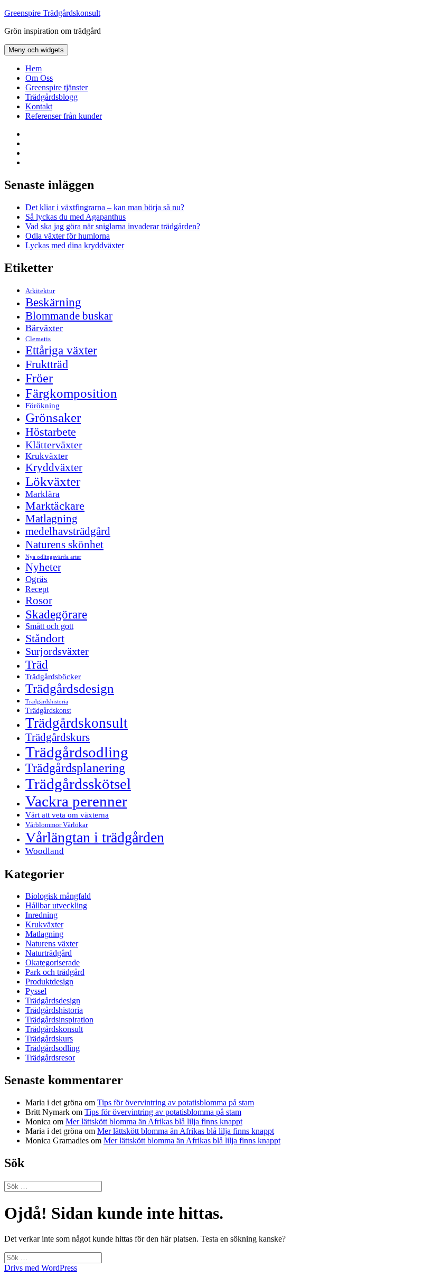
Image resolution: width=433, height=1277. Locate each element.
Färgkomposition (71, 393)
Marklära (42, 494)
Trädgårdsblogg (51, 96)
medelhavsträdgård (67, 531)
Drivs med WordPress (40, 1267)
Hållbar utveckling (56, 905)
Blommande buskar (68, 315)
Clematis (38, 339)
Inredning (41, 914)
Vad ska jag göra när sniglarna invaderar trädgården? (112, 226)
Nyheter (43, 567)
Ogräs (36, 579)
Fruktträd (46, 364)
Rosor (38, 600)
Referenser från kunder (63, 115)
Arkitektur (40, 291)
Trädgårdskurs (57, 737)
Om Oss (39, 77)
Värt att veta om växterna (67, 815)
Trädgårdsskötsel (78, 783)
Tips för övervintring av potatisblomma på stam (175, 1102)
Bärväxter (44, 328)
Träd (36, 664)
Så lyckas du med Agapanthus (75, 216)
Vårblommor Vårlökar (56, 825)
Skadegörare (56, 614)
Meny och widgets (36, 50)
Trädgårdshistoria (46, 702)
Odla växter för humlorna (67, 235)
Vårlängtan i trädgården (94, 837)
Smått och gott (49, 626)
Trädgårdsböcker (53, 676)
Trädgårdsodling (76, 752)
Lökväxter (52, 481)
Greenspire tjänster (56, 87)
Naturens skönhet (64, 544)
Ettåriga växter (61, 350)
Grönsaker (53, 417)
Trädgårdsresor (50, 1057)
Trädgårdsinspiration (59, 1019)
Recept (37, 589)
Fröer (39, 378)
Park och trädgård (54, 972)
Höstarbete (50, 431)
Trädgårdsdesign (69, 688)
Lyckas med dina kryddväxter (74, 245)
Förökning (42, 405)
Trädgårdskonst (48, 711)
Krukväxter (46, 456)
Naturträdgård (48, 953)
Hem (33, 68)
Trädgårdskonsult (76, 723)
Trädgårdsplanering (75, 768)
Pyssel (35, 991)
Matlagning (51, 518)
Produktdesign (49, 981)
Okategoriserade (52, 962)
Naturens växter (51, 943)
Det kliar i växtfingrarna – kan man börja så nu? (104, 207)
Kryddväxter (53, 467)
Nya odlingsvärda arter (53, 556)
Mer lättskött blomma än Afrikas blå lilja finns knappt (153, 1121)
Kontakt (38, 106)
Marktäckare (54, 506)
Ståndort (44, 638)
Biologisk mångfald (58, 895)
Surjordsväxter (57, 651)
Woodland (44, 851)
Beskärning (53, 302)
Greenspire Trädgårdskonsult (52, 12)
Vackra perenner (76, 801)
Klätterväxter (53, 444)
